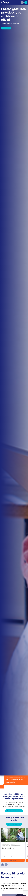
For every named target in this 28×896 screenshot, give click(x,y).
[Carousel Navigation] (14, 864)
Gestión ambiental (8, 848)
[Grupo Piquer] (5, 2)
